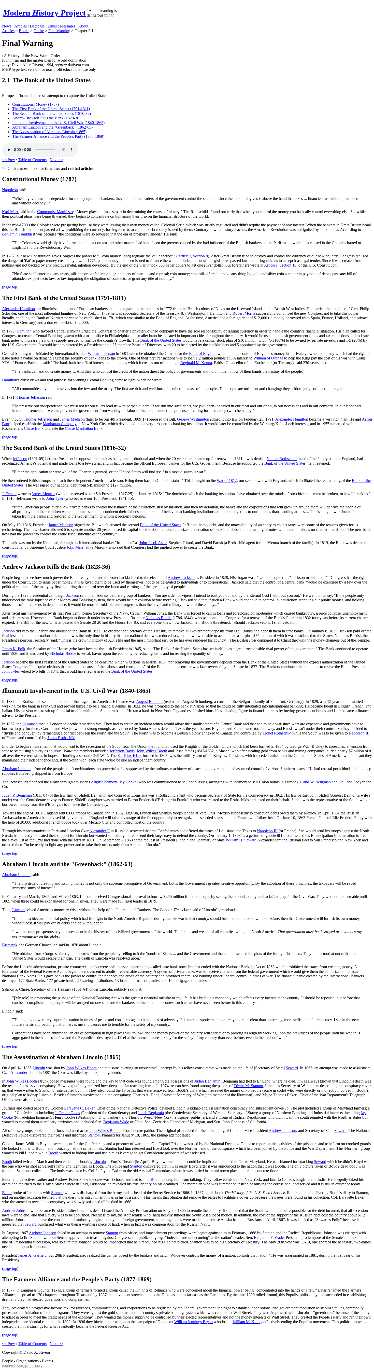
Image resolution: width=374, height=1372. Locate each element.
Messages (67, 26)
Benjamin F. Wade (269, 1237)
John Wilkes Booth (152, 751)
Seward (292, 1068)
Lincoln (287, 835)
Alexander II (99, 831)
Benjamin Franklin (17, 234)
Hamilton (24, 331)
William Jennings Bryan (193, 1322)
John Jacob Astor (153, 543)
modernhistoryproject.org (22, 1365)
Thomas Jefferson (31, 397)
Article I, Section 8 (193, 256)
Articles (20, 26)
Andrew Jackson (181, 577)
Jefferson (20, 458)
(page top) (10, 287)
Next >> (56, 160)
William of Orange (268, 358)
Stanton (94, 1135)
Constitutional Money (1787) (35, 104)
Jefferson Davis (122, 751)
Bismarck (9, 945)
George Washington (193, 419)
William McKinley (247, 1322)
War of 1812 (227, 480)
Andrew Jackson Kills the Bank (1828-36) (46, 118)
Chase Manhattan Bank (84, 428)
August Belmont (149, 701)
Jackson (72, 595)
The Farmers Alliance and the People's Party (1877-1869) (58, 136)
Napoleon (10, 190)
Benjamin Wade (116, 1122)
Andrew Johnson (282, 1130)
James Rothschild (61, 738)
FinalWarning (59, 31)
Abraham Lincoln (16, 769)
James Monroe (43, 494)
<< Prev (8, 160)
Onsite (39, 31)
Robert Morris (244, 313)
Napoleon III (359, 733)
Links (52, 26)
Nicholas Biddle (158, 618)
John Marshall (78, 547)
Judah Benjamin (207, 1081)
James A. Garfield (32, 1255)
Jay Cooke (127, 782)
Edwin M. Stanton (248, 1086)
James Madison (72, 419)
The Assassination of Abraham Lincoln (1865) (49, 132)
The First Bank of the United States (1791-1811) (51, 109)
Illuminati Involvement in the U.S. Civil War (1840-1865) (58, 122)
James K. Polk (13, 649)
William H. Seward (241, 840)
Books (24, 31)
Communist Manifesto (55, 212)
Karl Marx (10, 212)
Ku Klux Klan (129, 755)
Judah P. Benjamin (17, 795)
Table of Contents (32, 160)
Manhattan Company (60, 424)
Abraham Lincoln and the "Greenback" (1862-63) (52, 127)
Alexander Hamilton (18, 309)
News (6, 26)
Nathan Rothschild (282, 458)
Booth (53, 1153)
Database (37, 26)
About (83, 26)
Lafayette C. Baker (79, 1108)
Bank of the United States (160, 340)
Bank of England (203, 353)
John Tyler (54, 498)
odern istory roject (44, 12)
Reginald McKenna (196, 363)
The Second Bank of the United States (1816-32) (51, 113)
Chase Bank (34, 428)
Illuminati (30, 724)
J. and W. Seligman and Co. (322, 782)
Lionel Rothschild (277, 733)
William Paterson (101, 353)
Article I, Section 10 (280, 265)
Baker (7, 1192)
